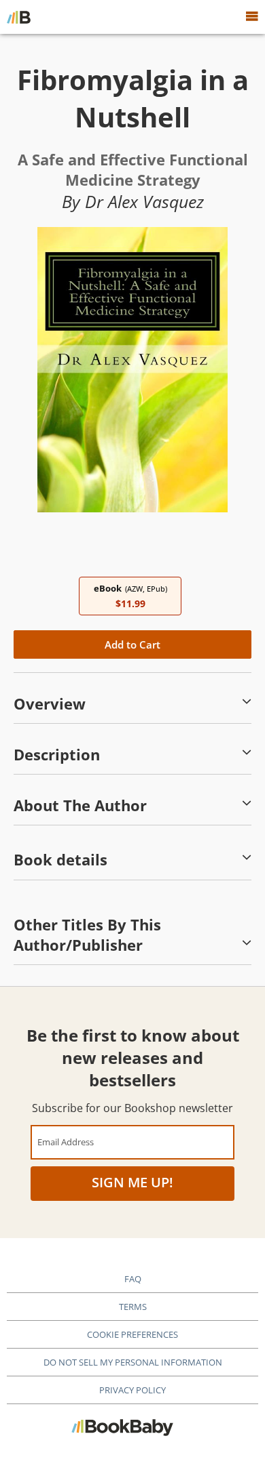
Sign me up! (132, 1182)
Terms (133, 1306)
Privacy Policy (132, 1390)
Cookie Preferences (132, 1334)
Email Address (65, 1141)
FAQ (132, 1279)
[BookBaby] (19, 17)
